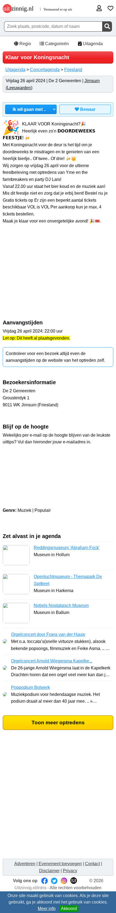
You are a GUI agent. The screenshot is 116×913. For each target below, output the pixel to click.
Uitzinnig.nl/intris (30, 887)
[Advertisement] (58, 275)
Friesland (73, 69)
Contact (92, 863)
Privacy (70, 870)
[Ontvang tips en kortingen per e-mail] (74, 880)
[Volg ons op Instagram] (64, 880)
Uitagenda (92, 43)
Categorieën (56, 43)
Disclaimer (49, 870)
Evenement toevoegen (60, 863)
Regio (24, 43)
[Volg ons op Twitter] (54, 880)
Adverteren (24, 863)
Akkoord (69, 908)
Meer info (47, 908)
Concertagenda (45, 69)
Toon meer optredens (58, 722)
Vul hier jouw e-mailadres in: (58, 456)
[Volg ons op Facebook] (44, 880)
